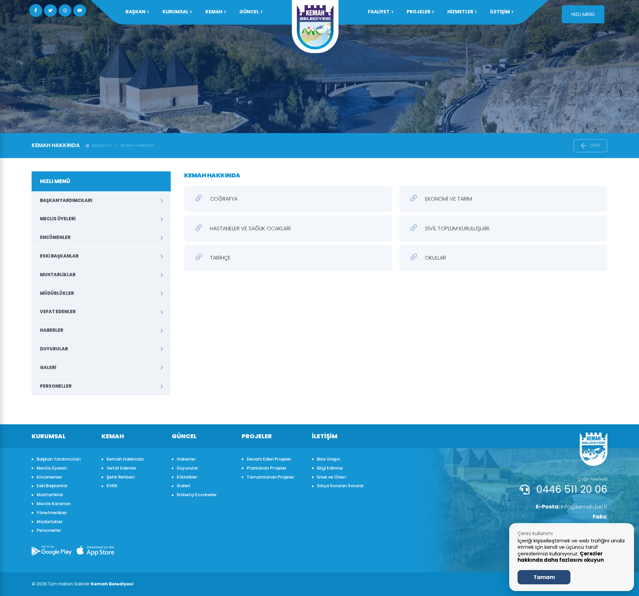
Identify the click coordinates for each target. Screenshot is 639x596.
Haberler (51, 330)
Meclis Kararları (54, 503)
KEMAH (213, 11)
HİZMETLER (460, 11)
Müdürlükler (57, 293)
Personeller (56, 386)
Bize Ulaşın (328, 459)
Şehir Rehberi (120, 477)
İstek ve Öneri (331, 477)
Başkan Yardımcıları (66, 200)
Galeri (48, 367)
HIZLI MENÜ (583, 14)
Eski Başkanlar (59, 256)
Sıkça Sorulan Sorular (340, 486)
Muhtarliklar (58, 275)
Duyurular (54, 349)
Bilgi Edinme (330, 468)
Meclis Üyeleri (58, 219)
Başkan (135, 11)
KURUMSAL (175, 11)
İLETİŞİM (500, 11)
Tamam (544, 577)
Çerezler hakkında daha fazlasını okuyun (561, 557)
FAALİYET (379, 11)
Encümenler (55, 237)
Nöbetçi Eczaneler (197, 495)
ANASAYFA (101, 145)
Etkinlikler (187, 477)
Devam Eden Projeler (269, 459)
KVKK (111, 486)
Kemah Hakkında (137, 145)
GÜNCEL (249, 11)
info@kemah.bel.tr (571, 506)
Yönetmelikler (52, 512)
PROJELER (418, 11)
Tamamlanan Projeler (270, 477)
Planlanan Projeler (267, 468)
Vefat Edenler (58, 311)
